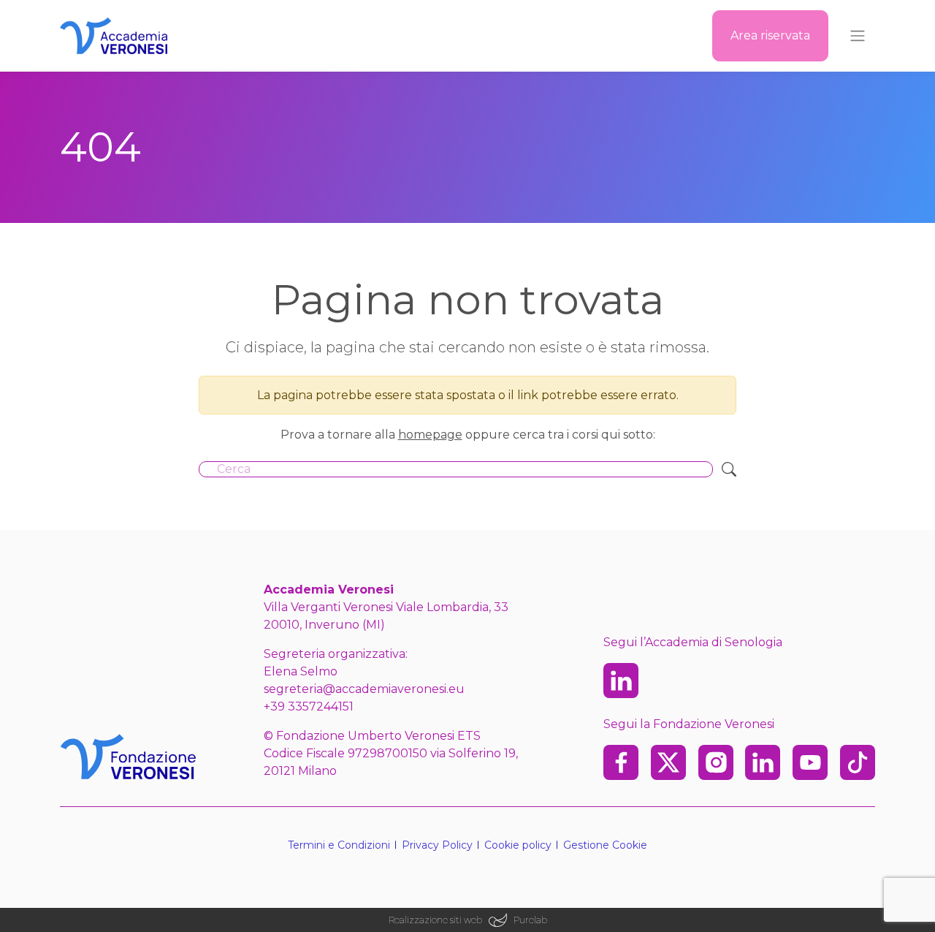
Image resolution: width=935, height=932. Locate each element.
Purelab (530, 919)
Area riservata (770, 35)
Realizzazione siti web (435, 919)
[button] (605, 845)
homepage (430, 435)
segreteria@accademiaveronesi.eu (364, 689)
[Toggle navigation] (857, 36)
